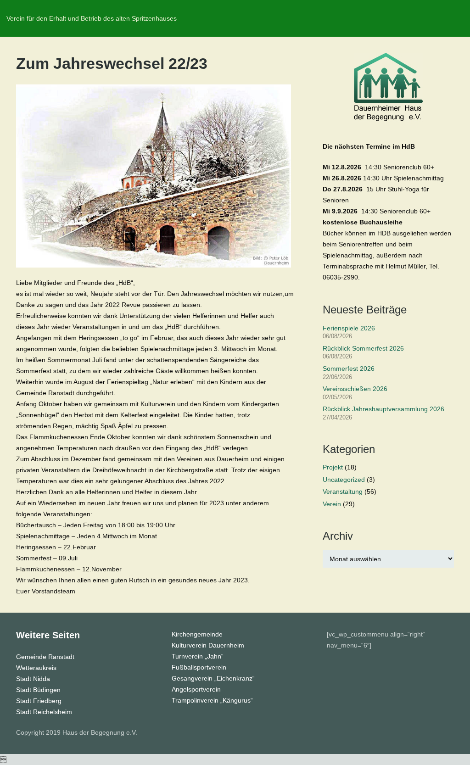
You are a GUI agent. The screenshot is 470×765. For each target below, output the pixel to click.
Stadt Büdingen (38, 689)
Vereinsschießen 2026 (355, 388)
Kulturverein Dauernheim (208, 645)
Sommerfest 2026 (349, 368)
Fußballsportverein (199, 667)
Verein (332, 504)
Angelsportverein (196, 689)
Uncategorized (344, 479)
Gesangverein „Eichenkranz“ (213, 678)
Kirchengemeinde (197, 634)
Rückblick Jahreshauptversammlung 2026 (383, 409)
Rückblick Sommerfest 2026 (363, 348)
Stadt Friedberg (39, 700)
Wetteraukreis (36, 667)
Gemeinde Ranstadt (45, 656)
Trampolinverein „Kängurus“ (212, 700)
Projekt (333, 467)
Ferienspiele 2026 (349, 328)
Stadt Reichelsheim (44, 711)
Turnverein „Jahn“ (198, 656)
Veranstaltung (343, 491)
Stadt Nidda (33, 678)
